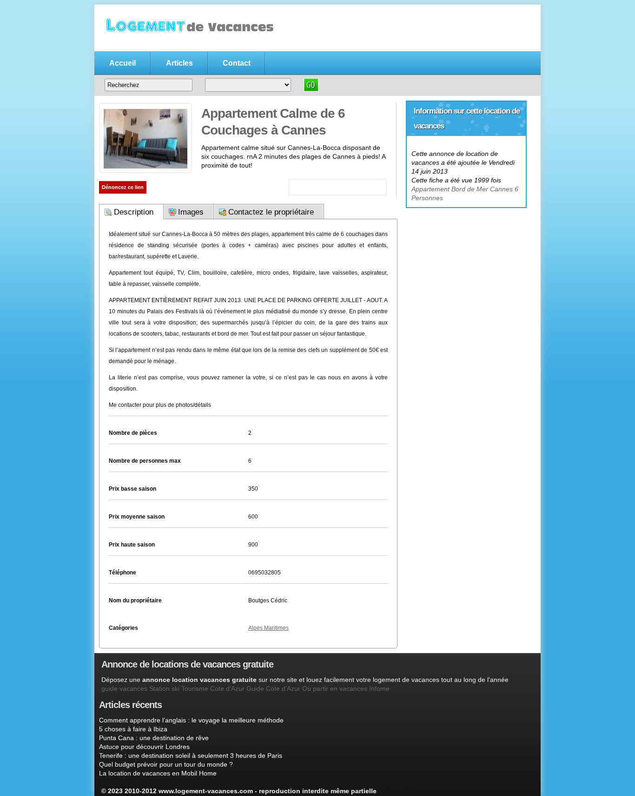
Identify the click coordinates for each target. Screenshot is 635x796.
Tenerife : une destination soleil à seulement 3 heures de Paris (190, 755)
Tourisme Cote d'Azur (213, 688)
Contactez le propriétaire (271, 212)
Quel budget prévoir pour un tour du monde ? (166, 764)
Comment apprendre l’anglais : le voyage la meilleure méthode (191, 720)
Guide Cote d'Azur (273, 688)
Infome (379, 688)
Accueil (122, 63)
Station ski (164, 688)
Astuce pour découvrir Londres (144, 746)
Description (133, 212)
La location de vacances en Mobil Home (158, 773)
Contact (237, 63)
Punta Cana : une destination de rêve (154, 738)
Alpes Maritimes (268, 628)
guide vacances (124, 688)
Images (191, 212)
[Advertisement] (466, 265)
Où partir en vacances (334, 688)
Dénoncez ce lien (123, 187)
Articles (179, 63)
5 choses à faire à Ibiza (133, 729)
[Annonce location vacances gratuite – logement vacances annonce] (187, 45)
